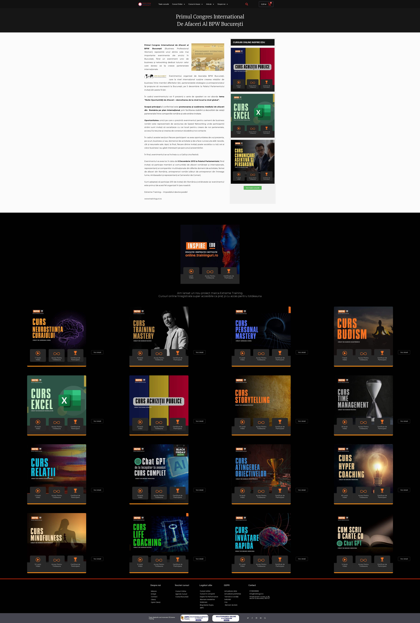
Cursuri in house (194, 4)
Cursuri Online (177, 4)
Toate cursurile (163, 4)
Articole (209, 4)
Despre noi (221, 4)
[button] (247, 4)
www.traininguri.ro (153, 199)
